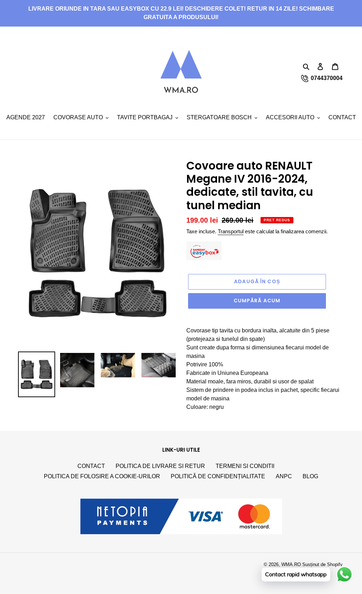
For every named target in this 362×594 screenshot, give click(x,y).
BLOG (310, 476)
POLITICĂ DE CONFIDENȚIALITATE (218, 476)
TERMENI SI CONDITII (245, 466)
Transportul (231, 231)
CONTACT (91, 466)
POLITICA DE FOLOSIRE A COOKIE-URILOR (102, 476)
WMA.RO (291, 564)
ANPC (284, 476)
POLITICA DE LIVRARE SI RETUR (160, 466)
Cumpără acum (257, 300)
